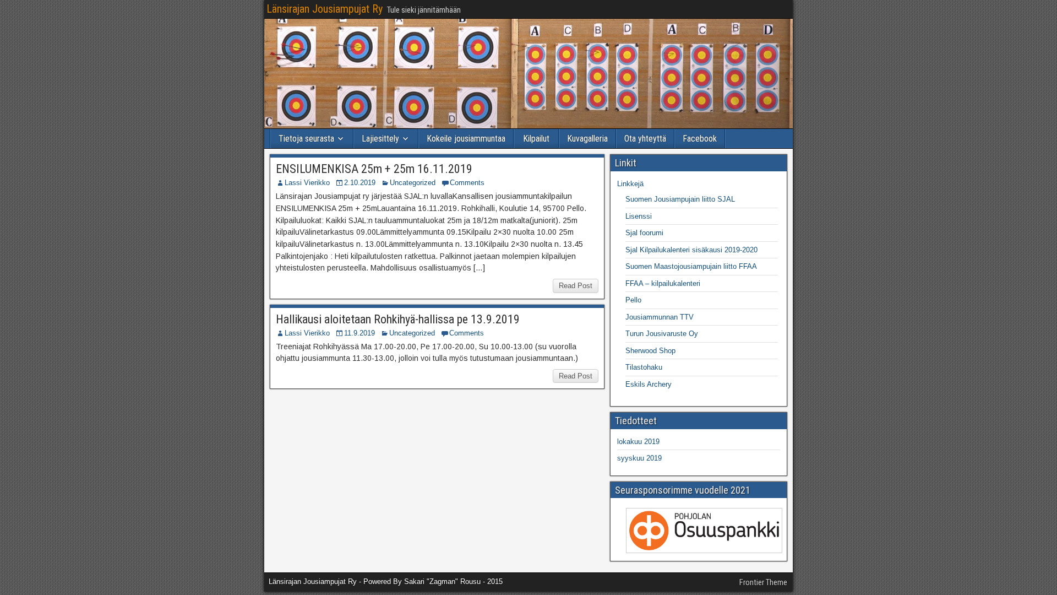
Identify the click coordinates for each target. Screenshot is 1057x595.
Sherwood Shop (650, 351)
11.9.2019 (359, 333)
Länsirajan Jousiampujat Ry (324, 8)
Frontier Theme (763, 582)
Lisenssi (638, 216)
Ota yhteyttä (645, 138)
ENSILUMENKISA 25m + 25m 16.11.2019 (374, 169)
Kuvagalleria (587, 138)
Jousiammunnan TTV (659, 317)
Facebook (700, 138)
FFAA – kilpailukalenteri (662, 283)
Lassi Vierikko (307, 182)
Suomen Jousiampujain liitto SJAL (680, 199)
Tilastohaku (643, 367)
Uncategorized (412, 182)
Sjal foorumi (644, 233)
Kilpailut (536, 138)
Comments (467, 182)
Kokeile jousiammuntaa (466, 138)
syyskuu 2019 (639, 458)
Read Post (575, 286)
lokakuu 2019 (638, 441)
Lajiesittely (380, 138)
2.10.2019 (359, 182)
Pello (633, 300)
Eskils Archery (648, 384)
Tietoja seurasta (306, 138)
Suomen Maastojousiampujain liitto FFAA (691, 266)
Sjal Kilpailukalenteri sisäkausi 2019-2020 (691, 250)
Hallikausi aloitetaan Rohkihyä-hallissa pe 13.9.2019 (398, 319)
